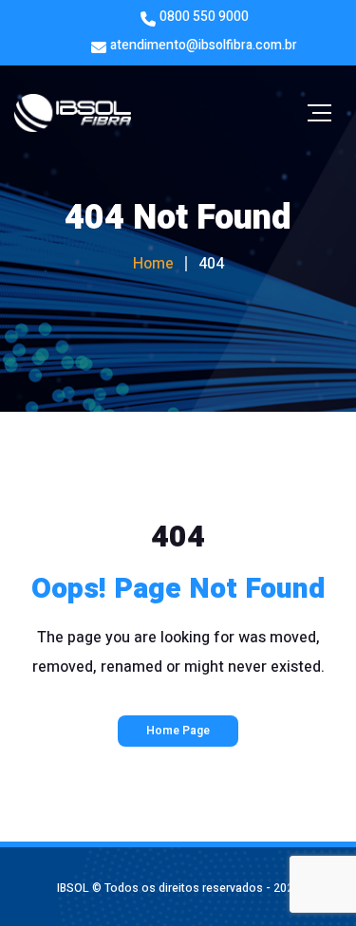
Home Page (178, 730)
